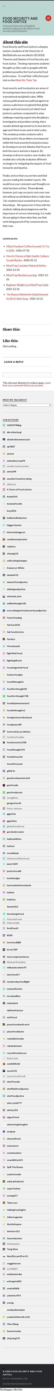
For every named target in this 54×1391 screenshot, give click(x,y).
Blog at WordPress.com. (15, 1379)
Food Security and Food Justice (20, 19)
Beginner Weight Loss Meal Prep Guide (27, 284)
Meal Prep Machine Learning (21, 275)
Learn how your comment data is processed (27, 384)
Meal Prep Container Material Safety (26, 265)
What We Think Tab (25, 80)
